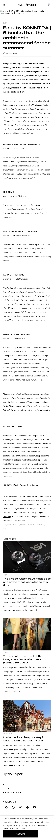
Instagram (34, 485)
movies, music (24, 410)
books (23, 525)
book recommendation (38, 402)
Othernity (7, 517)
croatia (10, 525)
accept (20, 834)
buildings (10, 406)
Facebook (24, 485)
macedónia (39, 525)
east (5, 23)
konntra (30, 525)
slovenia (6, 529)
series (17, 525)
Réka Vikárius (8, 53)
